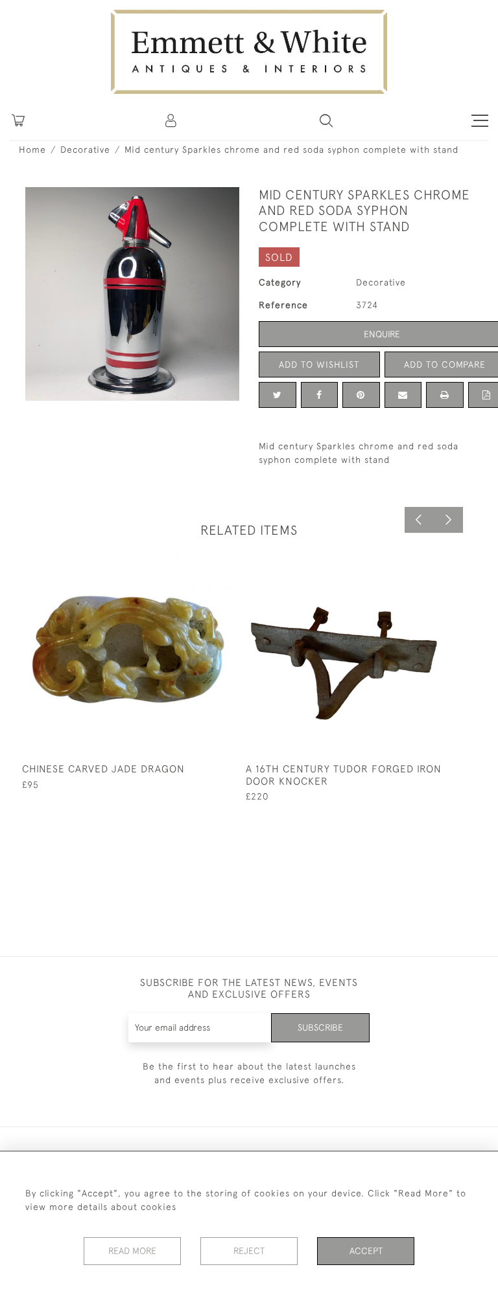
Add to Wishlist (319, 364)
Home (32, 149)
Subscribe (320, 1027)
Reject (249, 1251)
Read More (132, 1251)
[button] (326, 120)
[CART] (18, 120)
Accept (366, 1251)
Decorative (85, 149)
